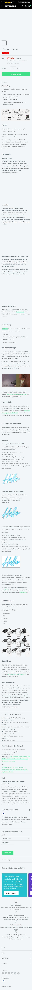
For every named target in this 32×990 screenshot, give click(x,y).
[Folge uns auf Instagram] (6, 973)
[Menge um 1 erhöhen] (17, 68)
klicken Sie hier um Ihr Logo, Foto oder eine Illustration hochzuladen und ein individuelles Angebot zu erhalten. (14, 769)
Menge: (4, 68)
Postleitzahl (5, 842)
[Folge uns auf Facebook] (3, 973)
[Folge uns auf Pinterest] (9, 973)
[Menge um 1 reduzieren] (9, 68)
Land (3, 835)
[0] (29, 6)
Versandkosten (18, 61)
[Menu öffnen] (2, 6)
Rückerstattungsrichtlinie (9, 860)
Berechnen (7, 853)
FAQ (6, 590)
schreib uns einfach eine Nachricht (17, 394)
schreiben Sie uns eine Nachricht (17, 674)
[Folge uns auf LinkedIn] (18, 973)
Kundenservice (20, 312)
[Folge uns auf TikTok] (15, 973)
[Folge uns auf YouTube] (12, 973)
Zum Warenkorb (16, 74)
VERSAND (27, 1)
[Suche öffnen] (22, 6)
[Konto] (26, 6)
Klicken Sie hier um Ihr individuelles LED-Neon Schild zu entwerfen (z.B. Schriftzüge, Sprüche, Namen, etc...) (16, 759)
